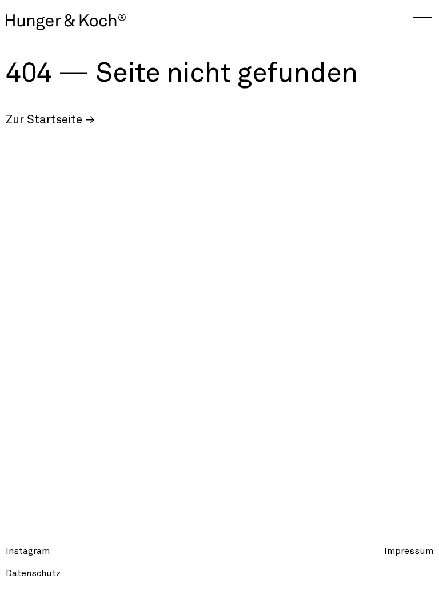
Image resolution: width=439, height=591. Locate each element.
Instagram (28, 551)
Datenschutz (33, 573)
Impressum (408, 551)
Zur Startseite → (50, 120)
